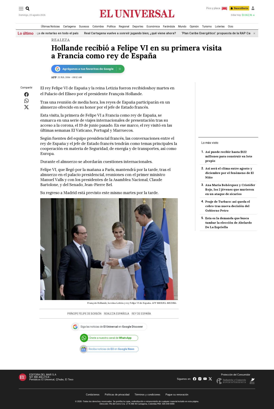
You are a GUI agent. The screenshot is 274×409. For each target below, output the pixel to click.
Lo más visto (209, 143)
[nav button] (21, 8)
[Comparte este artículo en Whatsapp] (26, 101)
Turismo (207, 26)
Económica (153, 26)
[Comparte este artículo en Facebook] (26, 94)
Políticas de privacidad (117, 394)
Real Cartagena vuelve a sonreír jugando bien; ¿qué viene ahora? (123, 33)
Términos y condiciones (147, 394)
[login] (252, 8)
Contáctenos (93, 394)
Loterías (220, 26)
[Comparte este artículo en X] (26, 107)
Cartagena (69, 26)
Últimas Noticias (50, 26)
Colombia (98, 26)
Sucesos (84, 26)
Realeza (60, 39)
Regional (124, 26)
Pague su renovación (177, 394)
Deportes (138, 26)
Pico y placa (213, 8)
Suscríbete (241, 8)
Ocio (230, 26)
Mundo (182, 26)
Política (111, 26)
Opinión (194, 26)
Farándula (169, 26)
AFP (54, 77)
